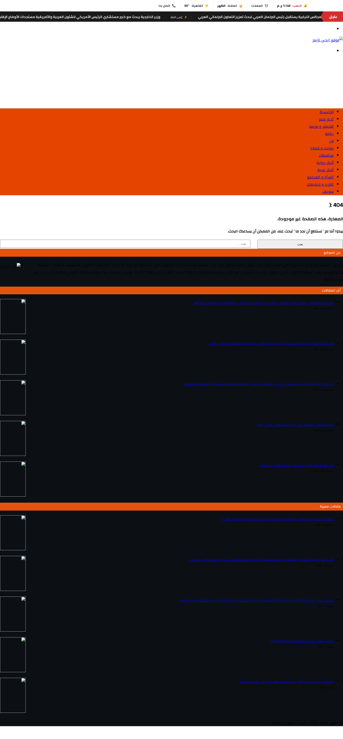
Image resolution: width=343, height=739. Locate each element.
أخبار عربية (325, 170)
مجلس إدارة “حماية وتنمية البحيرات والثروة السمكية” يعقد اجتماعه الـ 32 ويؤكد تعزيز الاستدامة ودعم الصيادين (256, 600)
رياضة (329, 133)
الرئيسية (327, 112)
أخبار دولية (325, 162)
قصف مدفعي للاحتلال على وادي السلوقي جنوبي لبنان (295, 425)
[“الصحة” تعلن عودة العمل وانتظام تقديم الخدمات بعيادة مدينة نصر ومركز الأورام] (13, 549)
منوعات (328, 191)
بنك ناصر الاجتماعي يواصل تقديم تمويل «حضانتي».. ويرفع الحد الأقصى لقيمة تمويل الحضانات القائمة (264, 303)
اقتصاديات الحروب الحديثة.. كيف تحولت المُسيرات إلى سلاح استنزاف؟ (286, 682)
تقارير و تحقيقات (320, 184)
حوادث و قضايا (322, 148)
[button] (171, 93)
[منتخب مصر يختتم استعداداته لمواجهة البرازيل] (13, 671)
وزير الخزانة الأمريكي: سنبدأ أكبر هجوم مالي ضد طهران (296, 465)
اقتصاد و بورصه (321, 126)
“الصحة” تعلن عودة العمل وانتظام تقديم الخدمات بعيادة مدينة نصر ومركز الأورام (278, 519)
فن (331, 141)
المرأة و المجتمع (320, 177)
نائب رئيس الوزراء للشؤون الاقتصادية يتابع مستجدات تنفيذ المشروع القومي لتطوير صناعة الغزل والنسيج (261, 560)
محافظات (326, 155)
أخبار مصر (326, 119)
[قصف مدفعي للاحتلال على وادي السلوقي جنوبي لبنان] (13, 454)
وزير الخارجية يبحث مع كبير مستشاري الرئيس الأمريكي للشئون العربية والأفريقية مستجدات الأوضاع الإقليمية (91, 17)
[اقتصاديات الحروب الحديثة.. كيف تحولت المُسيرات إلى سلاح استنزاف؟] (13, 711)
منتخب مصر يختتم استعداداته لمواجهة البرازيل (302, 641)
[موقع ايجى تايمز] (327, 40)
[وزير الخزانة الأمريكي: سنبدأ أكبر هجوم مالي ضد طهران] (13, 495)
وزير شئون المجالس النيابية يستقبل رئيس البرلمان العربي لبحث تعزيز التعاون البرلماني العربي (271, 344)
